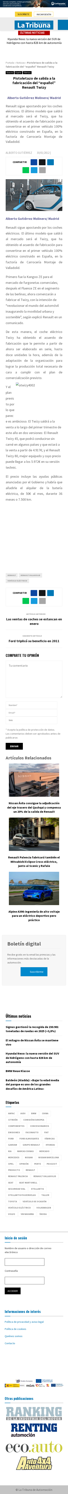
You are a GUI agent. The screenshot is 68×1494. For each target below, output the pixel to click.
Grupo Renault (31, 1144)
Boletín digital (24, 943)
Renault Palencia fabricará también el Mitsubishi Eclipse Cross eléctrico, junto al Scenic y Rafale (34, 861)
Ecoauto (10, 72)
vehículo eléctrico (17, 580)
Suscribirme (36, 971)
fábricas (50, 1138)
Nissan (29, 1157)
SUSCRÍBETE (23, 14)
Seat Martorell (28, 1182)
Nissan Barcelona (48, 1157)
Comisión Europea (33, 1119)
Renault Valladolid (30, 575)
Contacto (10, 1343)
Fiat (46, 1132)
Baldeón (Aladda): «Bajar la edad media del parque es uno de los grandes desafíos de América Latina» (32, 1084)
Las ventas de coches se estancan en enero (34, 621)
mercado (44, 1151)
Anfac (11, 1113)
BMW (33, 1113)
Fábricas (27, 72)
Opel (11, 1163)
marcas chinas (25, 1151)
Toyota (12, 1201)
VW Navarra (27, 1214)
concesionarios (39, 1126)
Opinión (24, 1163)
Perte (37, 1163)
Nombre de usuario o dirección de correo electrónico (28, 1250)
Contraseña (11, 1270)
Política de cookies (15, 1329)
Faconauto (32, 1132)
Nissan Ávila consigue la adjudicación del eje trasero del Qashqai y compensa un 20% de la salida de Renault (34, 807)
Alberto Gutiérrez (19, 153)
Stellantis (37, 1188)
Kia (10, 1151)
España (18, 72)
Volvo (11, 1214)
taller (45, 1195)
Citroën (13, 1119)
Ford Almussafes (29, 1138)
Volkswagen (43, 1207)
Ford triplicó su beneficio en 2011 (34, 641)
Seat (10, 1182)
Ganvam (12, 1144)
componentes (16, 1126)
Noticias (20, 62)
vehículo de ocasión (34, 1201)
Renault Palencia (18, 1176)
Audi (23, 1113)
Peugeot (52, 1163)
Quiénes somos (13, 1336)
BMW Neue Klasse (18, 1071)
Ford (11, 1138)
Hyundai (50, 1144)
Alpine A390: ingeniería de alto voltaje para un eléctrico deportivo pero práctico (34, 916)
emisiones (14, 1132)
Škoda (43, 1214)
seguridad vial (16, 1188)
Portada (10, 62)
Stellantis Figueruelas (22, 1195)
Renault (12, 575)
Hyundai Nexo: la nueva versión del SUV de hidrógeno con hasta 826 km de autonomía (34, 41)
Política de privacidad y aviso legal (24, 1321)
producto (14, 1170)
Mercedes (13, 1157)
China (45, 1113)
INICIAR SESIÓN (44, 14)
